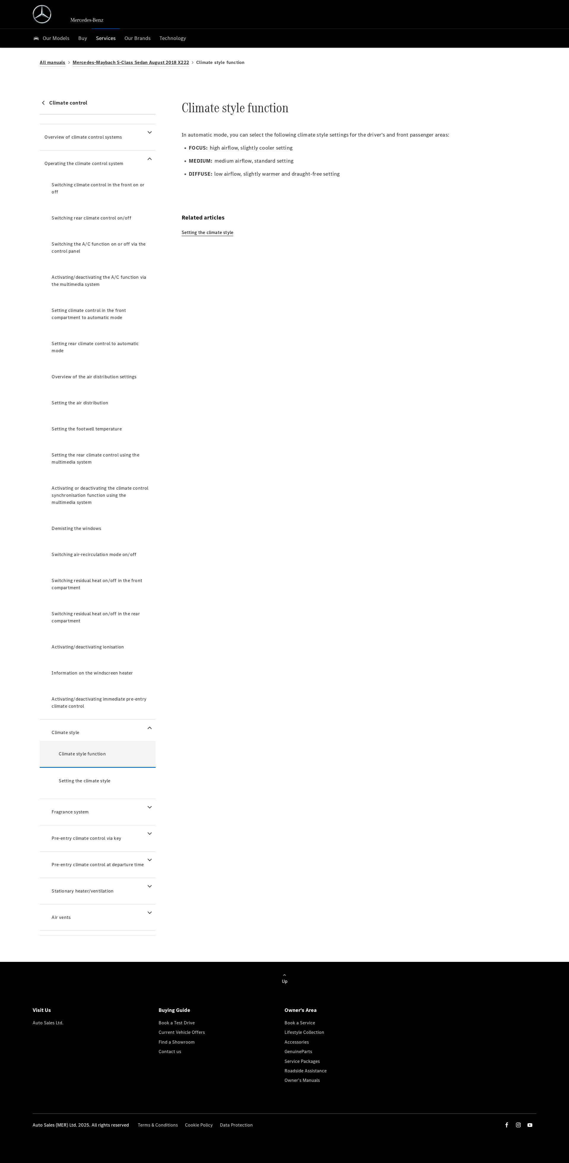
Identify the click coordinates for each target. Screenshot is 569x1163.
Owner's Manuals (302, 1080)
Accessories (296, 1042)
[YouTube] (529, 1125)
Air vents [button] (61, 917)
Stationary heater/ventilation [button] (83, 891)
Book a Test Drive (177, 1023)
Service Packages (302, 1061)
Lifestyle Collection (304, 1032)
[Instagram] (518, 1125)
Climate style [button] (65, 732)
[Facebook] (506, 1125)
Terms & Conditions (158, 1125)
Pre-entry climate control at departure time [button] (98, 864)
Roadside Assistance (305, 1071)
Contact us (170, 1051)
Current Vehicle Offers (182, 1032)
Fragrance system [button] (70, 812)
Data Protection (236, 1125)
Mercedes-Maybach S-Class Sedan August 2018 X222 (131, 62)
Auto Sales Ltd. (48, 1023)
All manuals (52, 62)
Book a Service (299, 1023)
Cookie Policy (199, 1125)
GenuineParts (298, 1051)
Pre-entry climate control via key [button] (86, 838)
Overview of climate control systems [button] (83, 137)
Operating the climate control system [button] (83, 163)
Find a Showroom (177, 1042)
